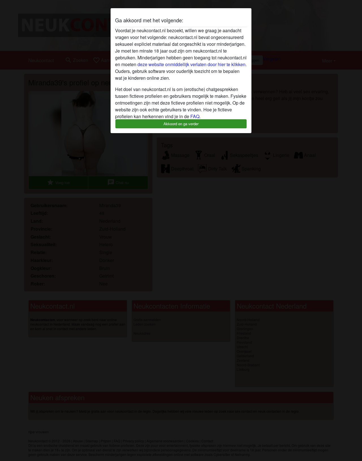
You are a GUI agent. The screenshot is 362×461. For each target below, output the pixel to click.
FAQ (194, 116)
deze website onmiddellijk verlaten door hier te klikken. (192, 64)
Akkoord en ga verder (181, 123)
